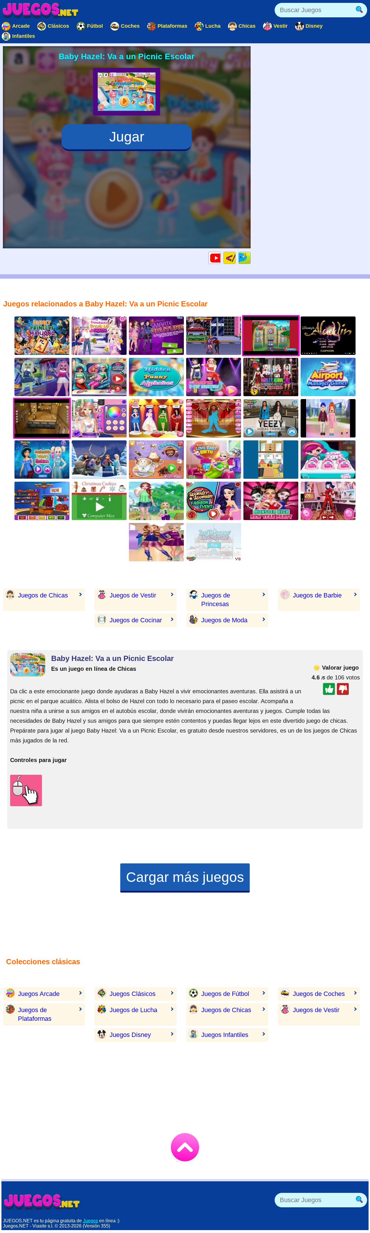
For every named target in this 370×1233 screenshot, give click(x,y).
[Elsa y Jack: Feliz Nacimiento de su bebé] (213, 459)
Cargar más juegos (185, 877)
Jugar (126, 136)
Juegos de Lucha (133, 1010)
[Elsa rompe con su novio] (99, 335)
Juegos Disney (130, 1034)
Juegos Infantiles (224, 1034)
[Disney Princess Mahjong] (41, 335)
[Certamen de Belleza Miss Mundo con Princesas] (156, 418)
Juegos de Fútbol (225, 993)
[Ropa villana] (156, 335)
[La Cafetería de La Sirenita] (156, 459)
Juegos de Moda (224, 620)
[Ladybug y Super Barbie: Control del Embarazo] (99, 377)
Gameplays (220, 257)
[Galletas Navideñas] (99, 501)
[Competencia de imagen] (99, 418)
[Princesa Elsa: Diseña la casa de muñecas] (213, 542)
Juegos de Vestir (133, 595)
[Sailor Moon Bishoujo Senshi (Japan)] (213, 335)
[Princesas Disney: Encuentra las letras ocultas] (156, 377)
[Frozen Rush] (99, 459)
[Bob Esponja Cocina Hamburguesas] (270, 459)
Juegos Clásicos (133, 993)
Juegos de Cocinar (136, 620)
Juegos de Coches (319, 993)
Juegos (90, 1220)
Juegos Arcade (39, 993)
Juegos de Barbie (317, 595)
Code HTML (235, 258)
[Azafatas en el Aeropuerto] (328, 377)
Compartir (250, 257)
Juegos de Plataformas (34, 1014)
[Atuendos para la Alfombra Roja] (213, 418)
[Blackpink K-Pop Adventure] (213, 377)
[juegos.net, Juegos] (40, 10)
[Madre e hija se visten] (156, 501)
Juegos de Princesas (215, 600)
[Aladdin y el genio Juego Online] (328, 335)
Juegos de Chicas (43, 595)
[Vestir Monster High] (270, 501)
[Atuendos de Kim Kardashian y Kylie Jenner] (270, 418)
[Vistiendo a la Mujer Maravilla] (213, 501)
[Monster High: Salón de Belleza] (41, 377)
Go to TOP (185, 1147)
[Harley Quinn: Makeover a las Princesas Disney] (270, 377)
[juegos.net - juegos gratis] (42, 1201)
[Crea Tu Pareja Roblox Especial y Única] (328, 418)
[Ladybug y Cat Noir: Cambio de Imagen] (328, 501)
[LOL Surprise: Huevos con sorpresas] (328, 459)
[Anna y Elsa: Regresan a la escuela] (156, 542)
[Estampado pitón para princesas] (41, 459)
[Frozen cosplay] (41, 501)
